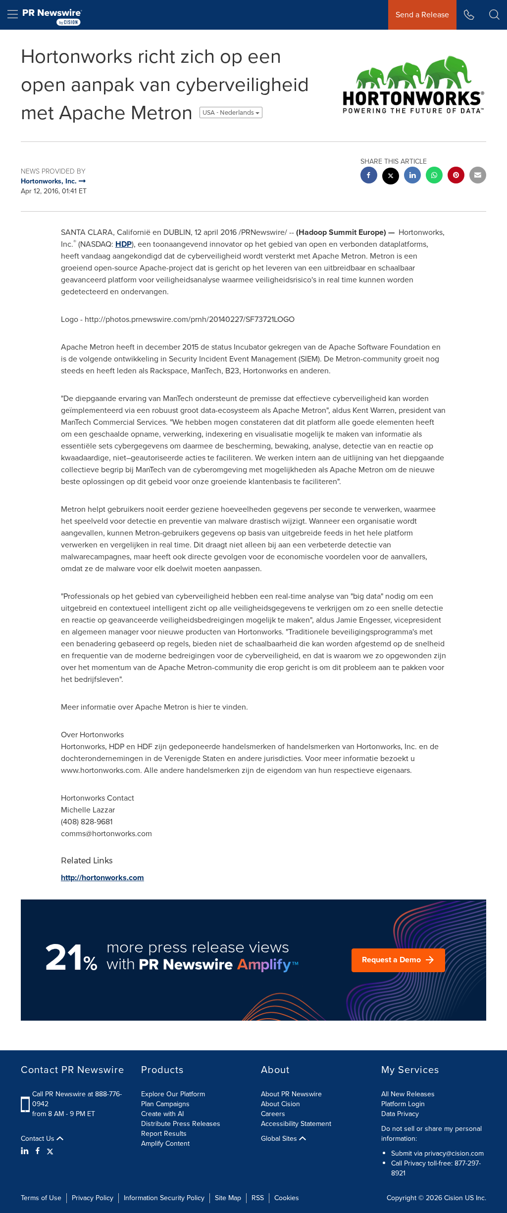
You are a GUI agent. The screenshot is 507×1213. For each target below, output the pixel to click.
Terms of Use (41, 1198)
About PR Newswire (291, 1094)
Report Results (164, 1133)
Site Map (228, 1198)
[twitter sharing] (390, 177)
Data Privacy (400, 1114)
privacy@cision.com (454, 1153)
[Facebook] (37, 1151)
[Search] (494, 15)
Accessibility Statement (296, 1124)
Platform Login (403, 1104)
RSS (258, 1198)
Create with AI (162, 1114)
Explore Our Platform (173, 1094)
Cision (453, 1198)
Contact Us (38, 1139)
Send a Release (422, 14)
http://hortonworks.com (102, 877)
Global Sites (280, 1139)
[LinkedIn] (26, 1151)
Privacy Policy (92, 1198)
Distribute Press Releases (180, 1124)
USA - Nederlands (229, 112)
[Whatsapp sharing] (434, 176)
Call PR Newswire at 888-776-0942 (77, 1099)
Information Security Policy (164, 1198)
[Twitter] (50, 1151)
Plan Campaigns (165, 1104)
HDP (123, 244)
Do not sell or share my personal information (431, 1133)
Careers (273, 1114)
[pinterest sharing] (456, 176)
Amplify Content (165, 1143)
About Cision (280, 1104)
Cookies (286, 1198)
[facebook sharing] (368, 176)
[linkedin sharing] (412, 176)
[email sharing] (477, 176)
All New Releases (408, 1094)
